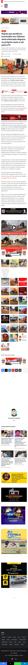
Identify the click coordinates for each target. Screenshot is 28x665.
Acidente (3, 637)
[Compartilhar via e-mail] (16, 370)
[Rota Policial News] (6, 6)
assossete (9, 637)
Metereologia (4, 642)
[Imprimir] (20, 370)
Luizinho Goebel (22, 639)
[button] (14, 227)
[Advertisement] (14, 391)
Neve (24, 642)
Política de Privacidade (13, 655)
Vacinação (17, 644)
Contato (21, 655)
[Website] (14, 420)
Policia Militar (4, 644)
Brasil (14, 637)
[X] (6, 370)
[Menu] (2, 6)
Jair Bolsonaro (14, 639)
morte (15, 642)
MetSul (10, 642)
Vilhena (22, 644)
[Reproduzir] (3, 233)
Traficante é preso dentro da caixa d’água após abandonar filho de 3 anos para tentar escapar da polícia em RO (20, 442)
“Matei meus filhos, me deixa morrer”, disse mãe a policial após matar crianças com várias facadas (7, 441)
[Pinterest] (13, 370)
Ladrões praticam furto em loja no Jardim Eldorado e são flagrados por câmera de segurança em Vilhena (7, 462)
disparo (3, 639)
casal (19, 637)
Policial (7, 27)
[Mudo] (22, 233)
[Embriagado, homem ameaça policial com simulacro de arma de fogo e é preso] (21, 453)
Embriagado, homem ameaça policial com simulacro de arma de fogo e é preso (20, 461)
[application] (14, 227)
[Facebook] (2, 370)
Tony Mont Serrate (7, 54)
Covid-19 (24, 637)
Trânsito (11, 644)
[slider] (13, 233)
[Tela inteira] (25, 233)
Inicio (3, 27)
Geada (8, 639)
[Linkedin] (9, 370)
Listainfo (15, 653)
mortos (19, 642)
